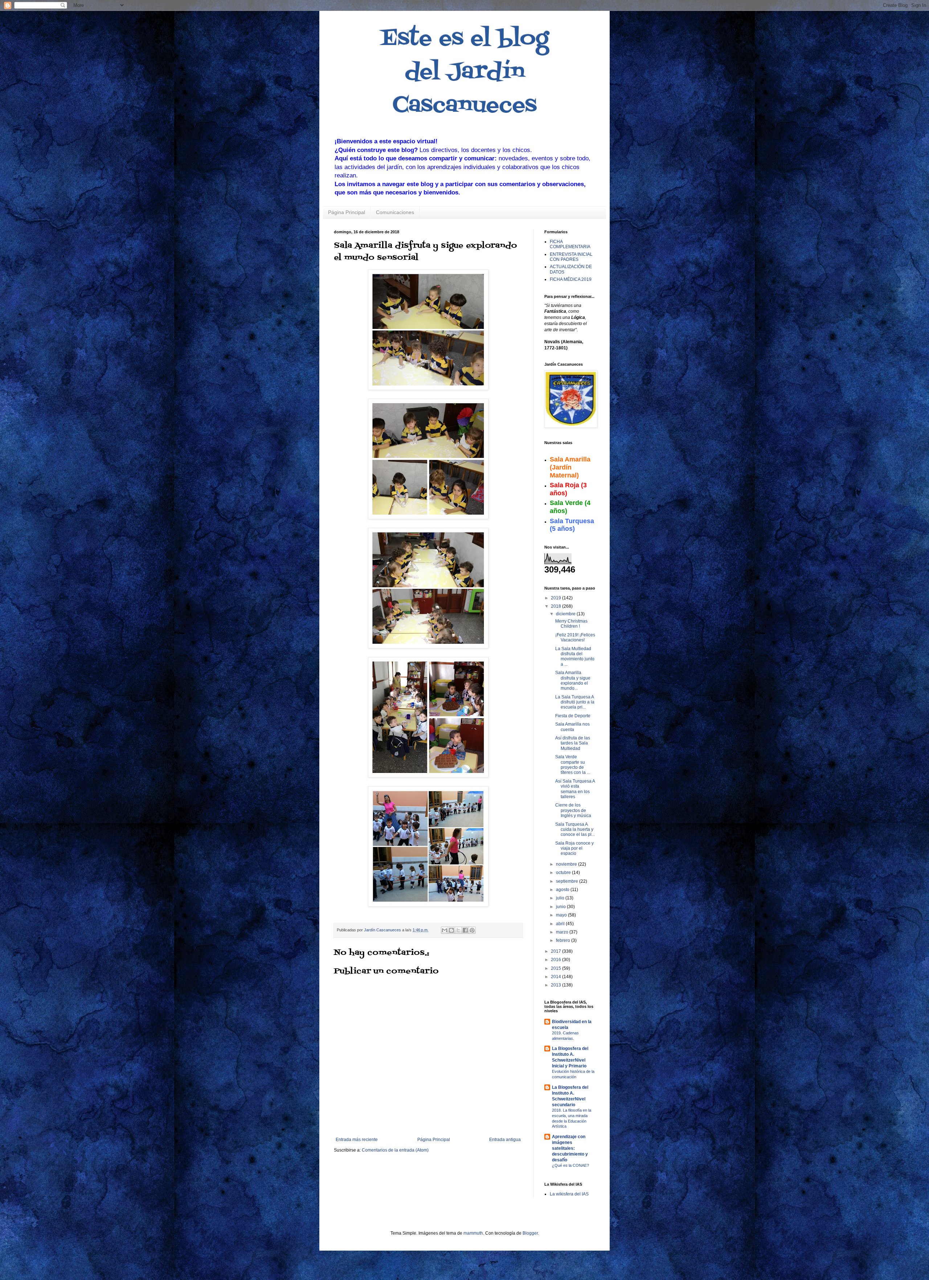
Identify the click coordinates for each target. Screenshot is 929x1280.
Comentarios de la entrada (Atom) (395, 1150)
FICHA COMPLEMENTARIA (570, 244)
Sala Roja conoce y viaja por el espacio (574, 848)
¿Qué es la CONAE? (570, 1165)
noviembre (567, 864)
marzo (562, 932)
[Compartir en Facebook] (465, 930)
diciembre (566, 613)
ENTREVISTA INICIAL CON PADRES (571, 257)
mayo (562, 915)
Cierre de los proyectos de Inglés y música (573, 810)
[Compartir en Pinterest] (472, 930)
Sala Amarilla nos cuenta (572, 727)
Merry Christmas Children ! (571, 624)
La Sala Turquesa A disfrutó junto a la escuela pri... (574, 702)
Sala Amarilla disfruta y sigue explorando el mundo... (572, 680)
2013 (556, 985)
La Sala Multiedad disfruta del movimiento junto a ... (574, 656)
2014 (556, 976)
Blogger (530, 1233)
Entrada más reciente (357, 1139)
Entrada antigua (505, 1139)
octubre (564, 872)
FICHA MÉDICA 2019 (571, 279)
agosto (563, 889)
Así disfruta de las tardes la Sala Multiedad (572, 743)
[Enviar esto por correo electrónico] (444, 930)
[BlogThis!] (451, 930)
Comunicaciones (395, 212)
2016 (556, 959)
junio (561, 906)
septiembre (567, 881)
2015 (556, 968)
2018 (556, 606)
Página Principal (346, 212)
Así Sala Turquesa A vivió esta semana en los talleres (575, 789)
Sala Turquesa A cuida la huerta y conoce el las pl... (575, 829)
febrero (563, 940)
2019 (556, 597)
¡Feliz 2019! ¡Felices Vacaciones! (575, 637)
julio (560, 897)
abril (561, 923)
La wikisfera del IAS (569, 1194)
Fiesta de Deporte (572, 715)
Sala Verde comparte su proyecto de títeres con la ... (572, 764)
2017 (556, 951)
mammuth (473, 1233)
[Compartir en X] (458, 930)
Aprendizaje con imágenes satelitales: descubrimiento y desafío (570, 1148)
